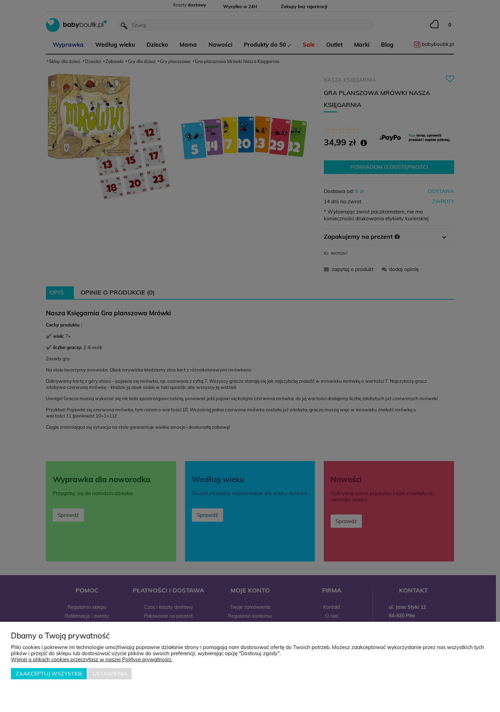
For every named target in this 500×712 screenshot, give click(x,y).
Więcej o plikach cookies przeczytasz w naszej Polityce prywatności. (91, 659)
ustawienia (110, 673)
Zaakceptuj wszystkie (49, 673)
